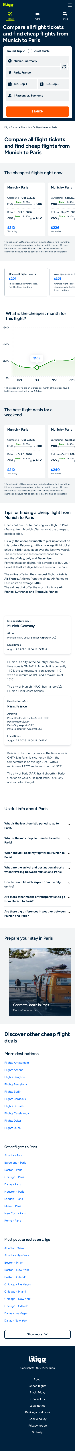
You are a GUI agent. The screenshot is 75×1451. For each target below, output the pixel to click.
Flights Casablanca (16, 1113)
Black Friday (37, 1392)
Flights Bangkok (14, 1077)
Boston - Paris (13, 1170)
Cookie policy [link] (37, 1419)
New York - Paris (15, 1213)
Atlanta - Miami (14, 1248)
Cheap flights (37, 1386)
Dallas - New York (15, 1320)
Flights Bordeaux (15, 1099)
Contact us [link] (37, 1399)
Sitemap (37, 1432)
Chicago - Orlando (16, 1306)
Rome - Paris (12, 1220)
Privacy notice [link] (37, 1425)
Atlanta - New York (16, 1255)
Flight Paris (26, 127)
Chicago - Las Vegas (17, 1284)
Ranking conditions (37, 1412)
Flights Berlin (12, 1091)
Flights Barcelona (15, 1084)
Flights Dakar (12, 1120)
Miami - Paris (12, 1206)
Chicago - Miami (15, 1291)
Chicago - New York (17, 1299)
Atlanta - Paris (13, 1155)
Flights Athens (13, 1070)
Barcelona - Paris (15, 1162)
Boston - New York (16, 1270)
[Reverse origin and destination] (64, 66)
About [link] (37, 1379)
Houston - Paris (14, 1191)
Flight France (10, 127)
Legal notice (37, 1405)
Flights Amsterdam (16, 1062)
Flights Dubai (12, 1128)
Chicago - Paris (14, 1177)
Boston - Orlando (15, 1277)
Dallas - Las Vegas (15, 1313)
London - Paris (13, 1199)
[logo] (8, 5)
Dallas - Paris (12, 1184)
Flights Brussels (14, 1106)
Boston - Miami (14, 1262)
